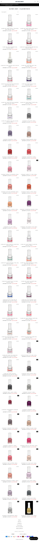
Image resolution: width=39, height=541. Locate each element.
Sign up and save (19, 531)
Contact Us (19, 523)
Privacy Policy (19, 525)
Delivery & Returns (19, 528)
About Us (19, 521)
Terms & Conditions (19, 526)
